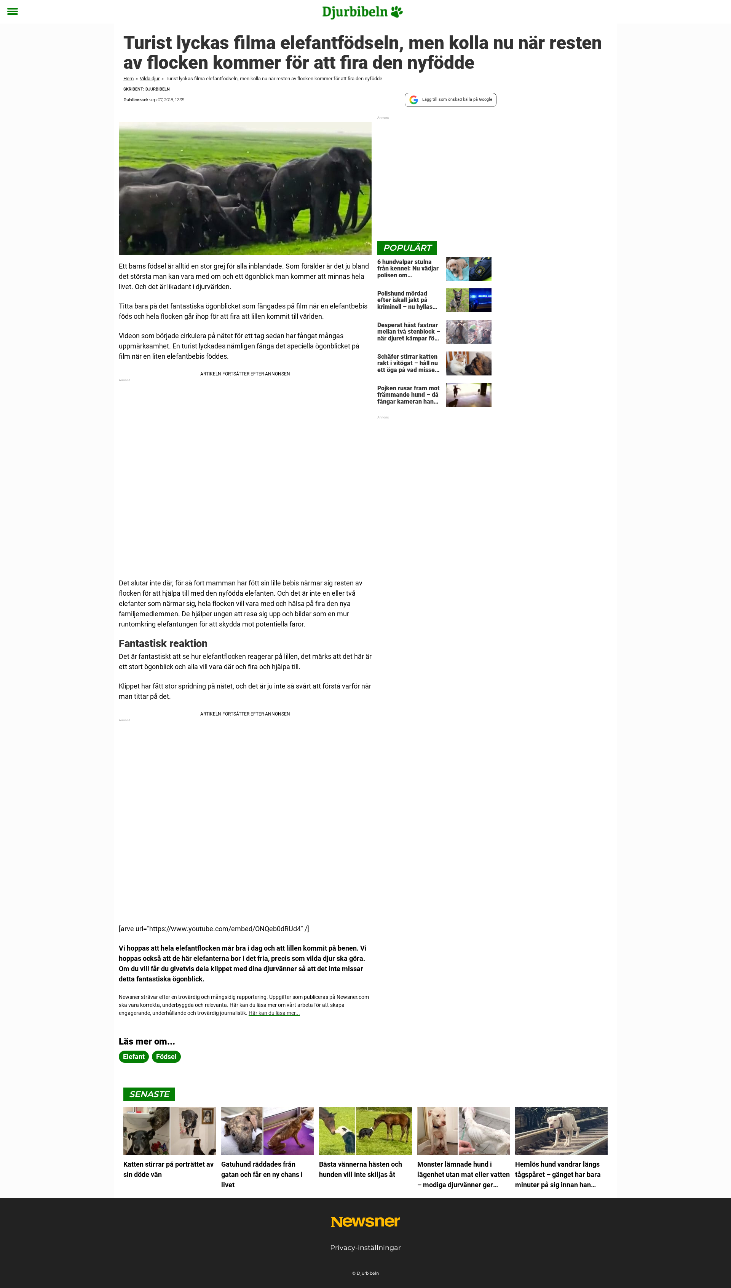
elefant (134, 1057)
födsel (166, 1057)
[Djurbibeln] (363, 12)
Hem (128, 78)
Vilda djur (150, 78)
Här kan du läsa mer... (274, 1013)
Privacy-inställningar (365, 1247)
